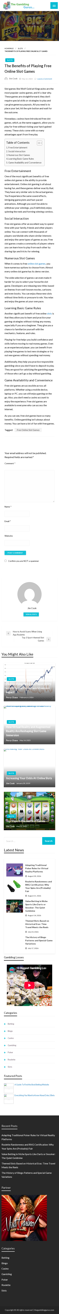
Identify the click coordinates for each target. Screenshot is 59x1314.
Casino (11, 1038)
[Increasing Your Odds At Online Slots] (29, 768)
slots (49, 313)
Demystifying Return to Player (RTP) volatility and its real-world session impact (28, 688)
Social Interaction (16, 151)
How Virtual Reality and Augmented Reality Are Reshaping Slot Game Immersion (28, 731)
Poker (10, 1052)
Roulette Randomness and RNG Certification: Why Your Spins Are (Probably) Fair (38, 886)
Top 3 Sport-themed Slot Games (25, 821)
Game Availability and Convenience (24, 162)
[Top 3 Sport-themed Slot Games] (29, 811)
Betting (11, 1024)
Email (8, 521)
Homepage (9, 48)
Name (8, 506)
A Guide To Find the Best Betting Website (32, 1084)
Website (9, 535)
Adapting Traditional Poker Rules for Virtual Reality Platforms (36, 868)
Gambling (12, 1045)
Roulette (11, 1059)
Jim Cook (13, 78)
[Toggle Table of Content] (38, 143)
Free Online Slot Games (28, 429)
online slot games (37, 263)
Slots (20, 48)
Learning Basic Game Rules (21, 158)
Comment (10, 463)
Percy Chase (12, 697)
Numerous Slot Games (19, 155)
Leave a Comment (44, 79)
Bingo (10, 1031)
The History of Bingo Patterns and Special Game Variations (38, 940)
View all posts (31, 614)
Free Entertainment (17, 147)
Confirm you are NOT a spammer (23, 561)
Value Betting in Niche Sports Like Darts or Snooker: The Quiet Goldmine (36, 906)
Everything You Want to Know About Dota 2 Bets (35, 1095)
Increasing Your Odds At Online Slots (29, 778)
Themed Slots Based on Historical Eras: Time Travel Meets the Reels (37, 924)
